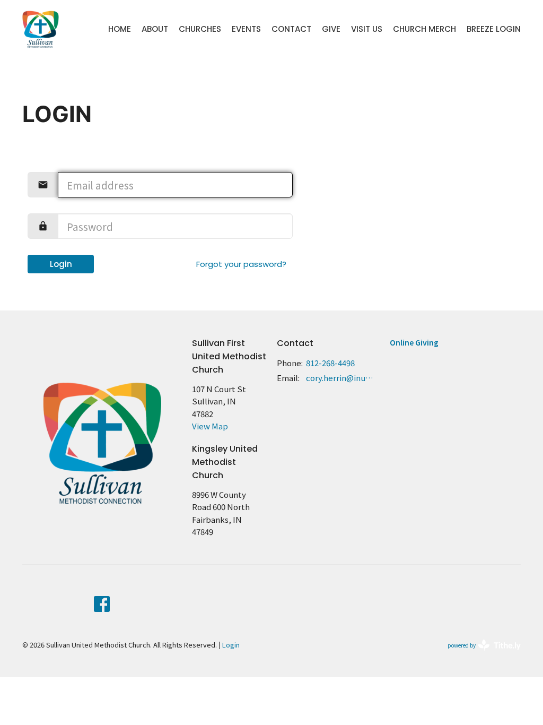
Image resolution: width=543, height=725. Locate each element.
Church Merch (424, 28)
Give (331, 28)
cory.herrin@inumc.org (342, 377)
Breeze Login (494, 28)
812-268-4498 (330, 362)
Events (246, 28)
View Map (210, 425)
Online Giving (414, 342)
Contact (291, 28)
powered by (479, 654)
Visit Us (366, 28)
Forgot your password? (241, 264)
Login (61, 264)
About (155, 28)
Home (119, 28)
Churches (200, 28)
